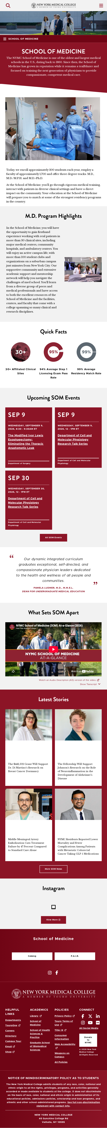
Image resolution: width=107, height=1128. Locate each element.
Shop (8, 1052)
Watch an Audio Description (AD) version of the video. (68, 680)
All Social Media (88, 1028)
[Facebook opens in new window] (83, 1017)
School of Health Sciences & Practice (40, 1034)
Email (8, 1046)
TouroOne (11, 1025)
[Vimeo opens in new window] (90, 1023)
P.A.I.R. (75, 956)
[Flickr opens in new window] (97, 1023)
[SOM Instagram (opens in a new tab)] (50, 973)
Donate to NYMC (85, 1040)
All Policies (61, 1062)
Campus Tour (13, 1041)
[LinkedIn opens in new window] (97, 1017)
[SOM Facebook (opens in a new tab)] (57, 973)
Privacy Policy (63, 1016)
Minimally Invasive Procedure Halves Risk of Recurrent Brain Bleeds (26, 829)
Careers (9, 1031)
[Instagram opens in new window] (83, 1023)
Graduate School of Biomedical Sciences (40, 1046)
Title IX (59, 1030)
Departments (13, 1020)
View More (49, 920)
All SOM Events (53, 538)
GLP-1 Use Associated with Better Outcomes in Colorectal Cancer (77, 829)
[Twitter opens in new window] (90, 1017)
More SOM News (53, 869)
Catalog (24, 956)
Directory (11, 1036)
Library (34, 1016)
